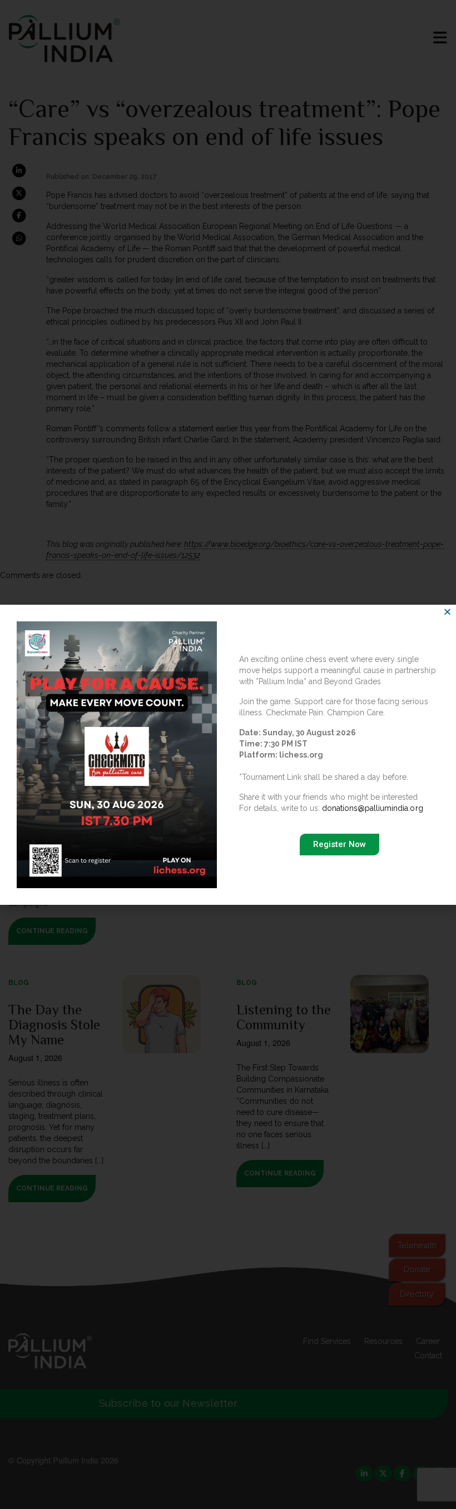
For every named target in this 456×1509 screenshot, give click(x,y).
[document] (228, 754)
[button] (447, 611)
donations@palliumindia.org (372, 808)
